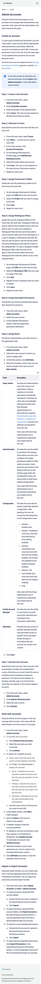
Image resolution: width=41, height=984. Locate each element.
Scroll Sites (12, 981)
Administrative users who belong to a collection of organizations (26, 419)
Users (12, 9)
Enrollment (7, 3)
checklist (7, 68)
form (36, 65)
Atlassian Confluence (24, 981)
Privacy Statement (7, 975)
